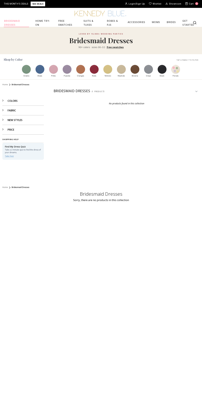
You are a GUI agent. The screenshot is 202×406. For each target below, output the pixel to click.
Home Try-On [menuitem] (42, 22)
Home (5, 84)
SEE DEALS (38, 4)
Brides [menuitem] (171, 22)
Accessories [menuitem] (136, 22)
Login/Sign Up (137, 3)
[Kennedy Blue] (101, 14)
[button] (10, 101)
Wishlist (157, 3)
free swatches (115, 47)
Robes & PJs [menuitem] (112, 22)
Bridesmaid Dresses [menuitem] (12, 22)
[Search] (194, 22)
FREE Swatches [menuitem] (65, 22)
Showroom (175, 3)
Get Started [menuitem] (188, 22)
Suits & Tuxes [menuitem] (88, 22)
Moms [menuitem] (156, 22)
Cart (193, 3)
